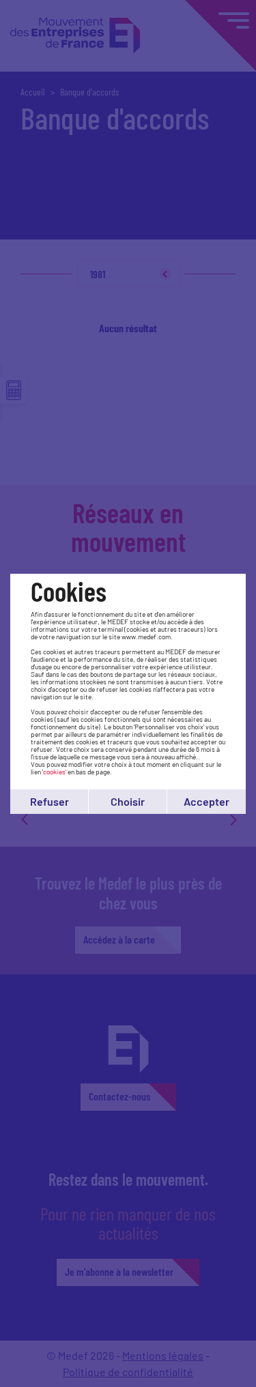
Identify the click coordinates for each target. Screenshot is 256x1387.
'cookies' (54, 772)
